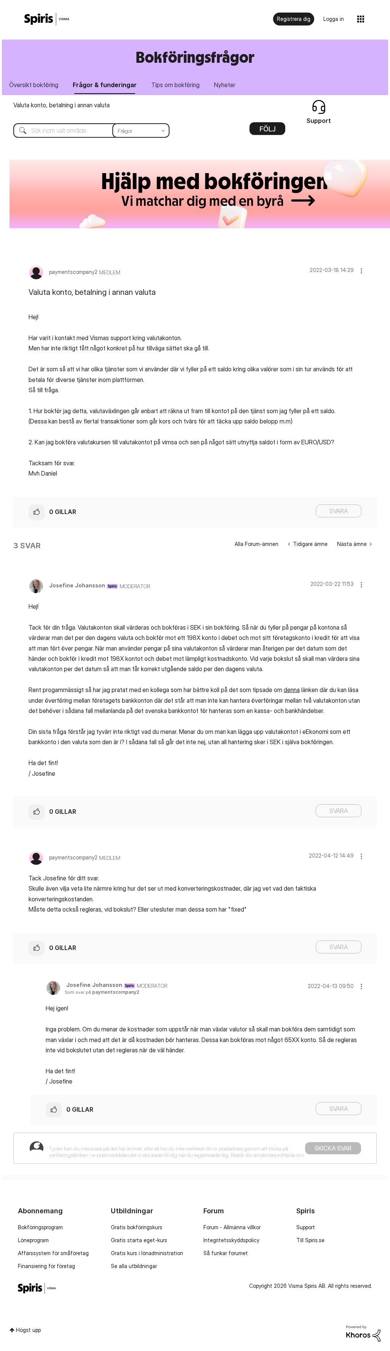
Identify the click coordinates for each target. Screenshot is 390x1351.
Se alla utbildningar (134, 1266)
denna (292, 690)
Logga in (333, 19)
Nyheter (224, 85)
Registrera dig (293, 19)
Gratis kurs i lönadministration (147, 1253)
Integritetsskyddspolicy (231, 1240)
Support (305, 1227)
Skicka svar (333, 1148)
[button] (361, 271)
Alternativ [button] (267, 131)
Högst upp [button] (28, 1330)
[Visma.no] (46, 19)
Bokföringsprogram (40, 1227)
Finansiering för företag (46, 1266)
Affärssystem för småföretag (53, 1253)
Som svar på (102, 992)
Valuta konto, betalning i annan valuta (61, 105)
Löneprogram (33, 1240)
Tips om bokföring (175, 85)
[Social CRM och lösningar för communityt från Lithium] (363, 1333)
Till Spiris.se (310, 1240)
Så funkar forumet (225, 1253)
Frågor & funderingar (105, 85)
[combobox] (85, 130)
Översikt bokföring (33, 85)
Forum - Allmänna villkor (232, 1227)
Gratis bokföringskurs (136, 1227)
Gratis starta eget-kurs (139, 1240)
